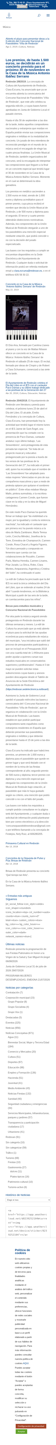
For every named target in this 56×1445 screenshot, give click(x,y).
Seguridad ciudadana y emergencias (27, 1104)
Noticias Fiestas (16, 1093)
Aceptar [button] (21, 1431)
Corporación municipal (18, 997)
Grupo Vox (13, 1012)
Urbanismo (14, 1132)
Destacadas (12, 1017)
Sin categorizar (14, 1147)
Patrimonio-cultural (18, 1182)
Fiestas (12, 1162)
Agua (11, 1037)
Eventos (10, 1022)
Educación (33, 393)
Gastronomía (15, 1167)
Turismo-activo (15, 1187)
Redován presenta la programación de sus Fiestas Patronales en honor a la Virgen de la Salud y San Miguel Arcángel (28, 953)
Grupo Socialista (17, 1007)
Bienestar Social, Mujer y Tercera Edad (28, 1042)
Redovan (10, 1137)
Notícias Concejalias (17, 1033)
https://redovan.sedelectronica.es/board (27, 689)
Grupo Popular (15, 1001)
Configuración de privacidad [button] (31, 1426)
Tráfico (9, 1153)
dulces (13, 1171)
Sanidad (12, 1099)
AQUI (26, 1363)
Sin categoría (13, 1142)
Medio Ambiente (16, 1088)
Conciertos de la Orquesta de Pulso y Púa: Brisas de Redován (25, 859)
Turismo (10, 1158)
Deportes (13, 1062)
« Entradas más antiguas (19, 896)
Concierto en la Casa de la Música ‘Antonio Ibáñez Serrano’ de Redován (25, 285)
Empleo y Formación (19, 1072)
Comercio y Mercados (19, 1051)
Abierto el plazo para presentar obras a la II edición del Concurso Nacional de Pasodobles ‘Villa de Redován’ (27, 41)
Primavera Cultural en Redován (22, 843)
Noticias (30, 47)
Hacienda (13, 1078)
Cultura (22, 47)
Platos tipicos (17, 1176)
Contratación (12, 992)
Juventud (13, 1083)
